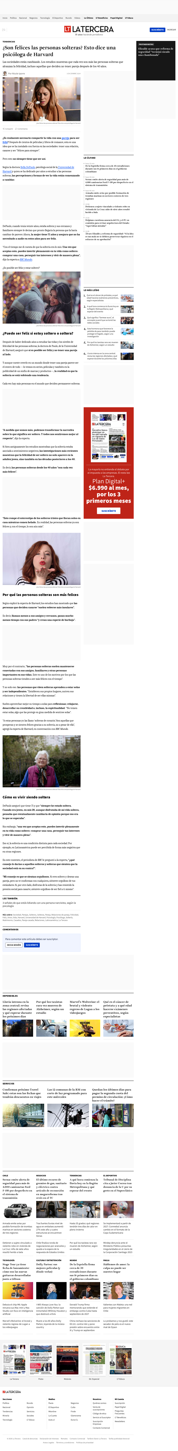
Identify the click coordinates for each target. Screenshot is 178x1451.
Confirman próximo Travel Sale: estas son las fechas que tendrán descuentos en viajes (22, 1093)
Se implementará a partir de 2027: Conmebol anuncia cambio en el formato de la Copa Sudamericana (117, 1228)
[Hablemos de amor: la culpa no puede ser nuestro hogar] (118, 1290)
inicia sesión (14, 945)
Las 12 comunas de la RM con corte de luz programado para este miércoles (67, 1093)
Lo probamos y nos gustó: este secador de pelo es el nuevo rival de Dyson (118, 1324)
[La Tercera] (14, 1375)
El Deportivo (57, 18)
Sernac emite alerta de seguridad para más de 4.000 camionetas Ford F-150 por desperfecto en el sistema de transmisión (109, 182)
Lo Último (88, 18)
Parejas (25, 914)
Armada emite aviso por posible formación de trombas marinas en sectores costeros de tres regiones (107, 196)
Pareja (48, 914)
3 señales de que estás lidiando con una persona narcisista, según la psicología (39, 904)
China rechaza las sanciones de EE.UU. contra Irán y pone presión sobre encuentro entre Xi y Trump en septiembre (85, 1325)
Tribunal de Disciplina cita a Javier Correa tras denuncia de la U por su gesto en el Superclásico (117, 1185)
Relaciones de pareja (60, 914)
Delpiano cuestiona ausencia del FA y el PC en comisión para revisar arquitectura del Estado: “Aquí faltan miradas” (107, 223)
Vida (15, 917)
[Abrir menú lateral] (4, 30)
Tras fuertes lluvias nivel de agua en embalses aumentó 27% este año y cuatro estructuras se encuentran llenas (49, 1229)
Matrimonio (8, 920)
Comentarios (23, 129)
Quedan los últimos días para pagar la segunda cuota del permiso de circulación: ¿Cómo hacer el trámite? (112, 1095)
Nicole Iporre (18, 73)
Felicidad (74, 914)
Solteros (32, 914)
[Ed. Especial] (94, 1375)
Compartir (9, 129)
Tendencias (9, 41)
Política (13, 18)
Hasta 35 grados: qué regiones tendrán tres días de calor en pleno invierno (84, 1226)
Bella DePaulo (27, 167)
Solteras (40, 914)
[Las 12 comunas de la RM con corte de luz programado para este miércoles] (68, 1115)
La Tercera (63, 920)
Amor (10, 917)
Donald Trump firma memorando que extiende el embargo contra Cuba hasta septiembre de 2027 (84, 1309)
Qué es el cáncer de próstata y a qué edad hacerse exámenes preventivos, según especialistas (103, 298)
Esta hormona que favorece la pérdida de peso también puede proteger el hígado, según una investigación (101, 332)
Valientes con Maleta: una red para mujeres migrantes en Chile (117, 1307)
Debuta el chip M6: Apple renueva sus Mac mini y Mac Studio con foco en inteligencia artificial (18, 1309)
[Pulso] (41, 1375)
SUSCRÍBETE (109, 511)
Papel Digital (116, 18)
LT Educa (129, 18)
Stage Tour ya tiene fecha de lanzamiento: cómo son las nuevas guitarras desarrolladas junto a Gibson (17, 1271)
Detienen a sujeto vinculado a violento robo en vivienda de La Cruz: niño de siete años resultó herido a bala (107, 210)
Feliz (5, 917)
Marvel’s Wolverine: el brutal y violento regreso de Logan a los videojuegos (84, 1008)
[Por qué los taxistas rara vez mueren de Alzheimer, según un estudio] (127, 345)
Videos (77, 18)
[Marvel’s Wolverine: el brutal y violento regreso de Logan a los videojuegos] (85, 1028)
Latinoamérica (51, 920)
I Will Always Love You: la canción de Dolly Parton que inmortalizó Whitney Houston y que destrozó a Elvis (51, 1309)
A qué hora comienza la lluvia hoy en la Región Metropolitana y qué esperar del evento (103, 309)
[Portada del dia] (109, 461)
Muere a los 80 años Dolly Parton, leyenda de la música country (50, 1324)
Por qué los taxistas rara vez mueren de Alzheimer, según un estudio (102, 343)
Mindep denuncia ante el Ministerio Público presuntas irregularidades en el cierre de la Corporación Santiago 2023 (117, 1247)
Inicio (5, 18)
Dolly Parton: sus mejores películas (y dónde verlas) (48, 1268)
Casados (17, 920)
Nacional (23, 18)
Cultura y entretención (48, 1260)
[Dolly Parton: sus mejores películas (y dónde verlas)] (51, 1290)
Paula (106, 1260)
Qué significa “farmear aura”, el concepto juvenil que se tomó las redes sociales (101, 320)
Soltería (69, 917)
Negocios (33, 18)
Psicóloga (60, 917)
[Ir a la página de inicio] (89, 30)
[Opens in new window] (67, 1375)
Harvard (21, 917)
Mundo (69, 18)
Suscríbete (33, 944)
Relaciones (39, 920)
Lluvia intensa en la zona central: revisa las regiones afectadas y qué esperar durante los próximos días (102, 356)
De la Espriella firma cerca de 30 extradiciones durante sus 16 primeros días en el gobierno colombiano (107, 169)
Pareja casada (28, 920)
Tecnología (45, 18)
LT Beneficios (102, 18)
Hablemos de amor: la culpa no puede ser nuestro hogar (116, 1268)
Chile (5, 1175)
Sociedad (17, 914)
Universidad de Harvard (35, 917)
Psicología (51, 917)
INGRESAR (171, 30)
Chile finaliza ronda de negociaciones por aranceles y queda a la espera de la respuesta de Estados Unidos (51, 1247)
